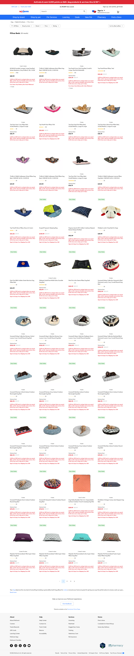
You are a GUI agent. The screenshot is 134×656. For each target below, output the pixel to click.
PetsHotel (71, 624)
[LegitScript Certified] (102, 646)
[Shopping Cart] (120, 12)
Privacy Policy (72, 653)
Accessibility (43, 633)
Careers (12, 624)
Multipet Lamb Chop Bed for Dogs (108, 228)
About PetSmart (14, 620)
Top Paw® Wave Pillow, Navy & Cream (21, 228)
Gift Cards (13, 630)
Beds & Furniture (20, 22)
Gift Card (14, 6)
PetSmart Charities (15, 640)
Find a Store (101, 620)
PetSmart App (14, 637)
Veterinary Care (73, 633)
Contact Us (42, 624)
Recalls (57, 653)
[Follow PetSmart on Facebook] (11, 645)
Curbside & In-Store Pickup (106, 624)
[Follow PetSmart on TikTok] (24, 645)
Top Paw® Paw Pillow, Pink (47, 124)
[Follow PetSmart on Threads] (20, 645)
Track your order (26, 6)
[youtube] (29, 645)
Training (71, 630)
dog (14, 590)
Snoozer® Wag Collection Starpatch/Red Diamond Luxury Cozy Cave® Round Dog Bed (110, 282)
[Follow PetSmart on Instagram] (15, 645)
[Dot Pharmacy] (116, 645)
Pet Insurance (73, 637)
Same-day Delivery (103, 627)
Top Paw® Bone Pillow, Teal (106, 68)
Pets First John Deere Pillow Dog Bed (79, 280)
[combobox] (63, 11)
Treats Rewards (14, 627)
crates (65, 590)
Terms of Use (64, 653)
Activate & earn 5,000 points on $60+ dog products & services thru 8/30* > (67, 2)
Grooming (71, 620)
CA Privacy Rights (104, 653)
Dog (12, 22)
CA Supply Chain (93, 653)
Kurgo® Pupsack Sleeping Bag (48, 228)
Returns (41, 630)
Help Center (43, 620)
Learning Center (15, 633)
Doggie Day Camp (74, 627)
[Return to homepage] (24, 11)
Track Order (43, 627)
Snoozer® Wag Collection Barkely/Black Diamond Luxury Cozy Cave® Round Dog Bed (110, 338)
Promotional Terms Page (73, 609)
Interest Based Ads (82, 653)
